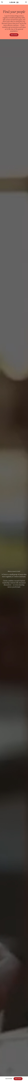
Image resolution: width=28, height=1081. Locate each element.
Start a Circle (14, 35)
